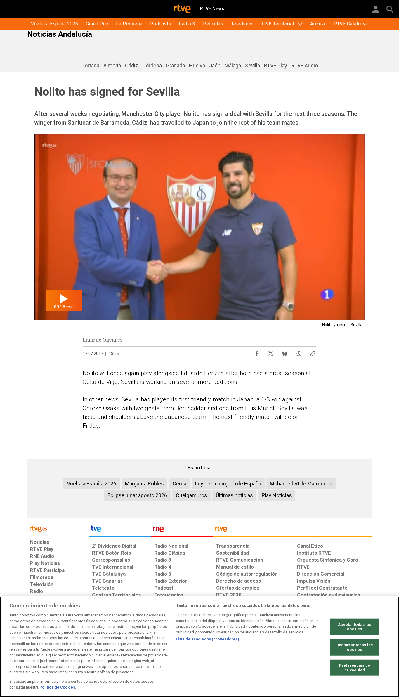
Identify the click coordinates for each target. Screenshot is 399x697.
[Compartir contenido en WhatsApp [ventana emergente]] (299, 352)
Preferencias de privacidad (354, 667)
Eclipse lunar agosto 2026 (137, 495)
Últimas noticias (234, 495)
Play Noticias (277, 495)
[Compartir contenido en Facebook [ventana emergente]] (257, 352)
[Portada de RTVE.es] (182, 9)
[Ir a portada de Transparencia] (292, 530)
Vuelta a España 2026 (91, 484)
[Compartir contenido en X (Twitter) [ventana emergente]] (271, 352)
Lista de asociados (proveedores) (207, 639)
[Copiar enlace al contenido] (313, 352)
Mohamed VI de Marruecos (301, 484)
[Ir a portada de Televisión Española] (120, 530)
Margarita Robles (144, 484)
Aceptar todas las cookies (354, 626)
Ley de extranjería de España (228, 484)
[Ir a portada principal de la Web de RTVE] (58, 528)
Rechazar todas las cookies (354, 647)
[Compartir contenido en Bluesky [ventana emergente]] (285, 352)
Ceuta (179, 484)
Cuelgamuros (191, 495)
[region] (199, 646)
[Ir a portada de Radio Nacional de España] (182, 530)
